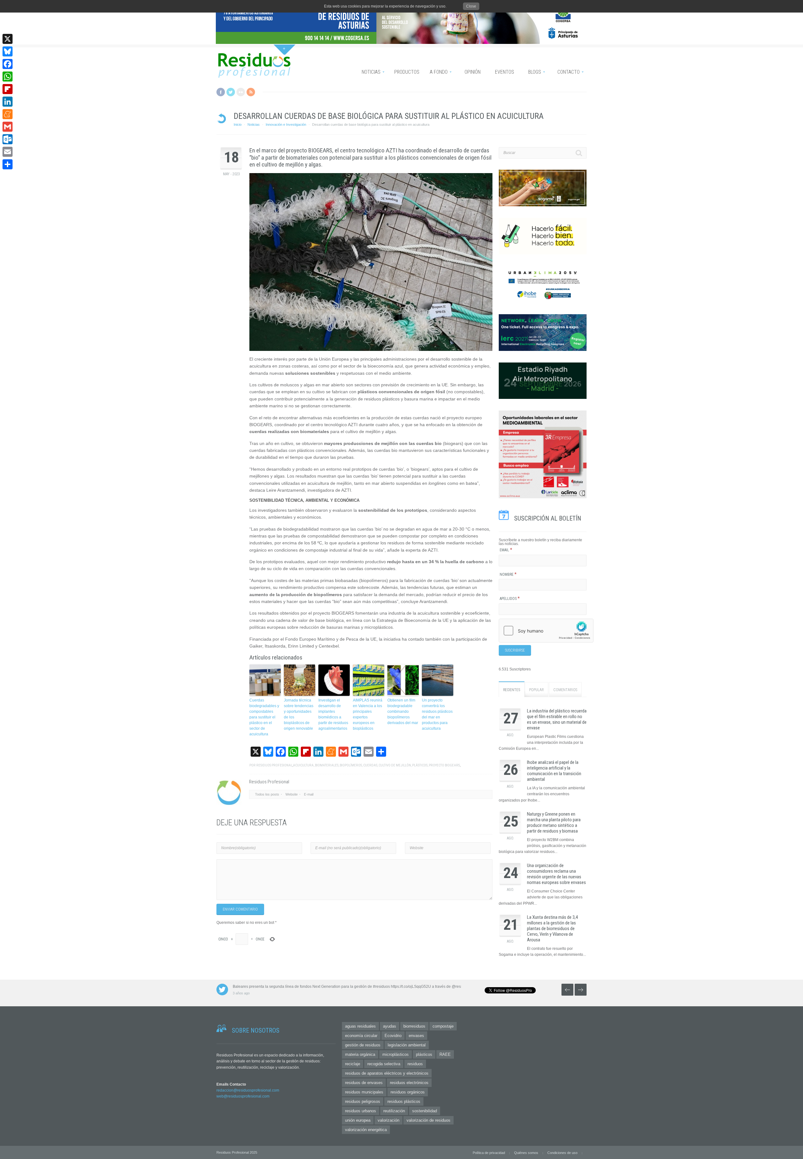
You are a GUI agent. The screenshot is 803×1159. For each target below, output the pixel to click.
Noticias (253, 124)
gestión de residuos (362, 1045)
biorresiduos (414, 1026)
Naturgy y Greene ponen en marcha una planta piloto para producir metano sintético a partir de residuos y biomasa (554, 822)
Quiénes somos (526, 1153)
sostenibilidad (424, 1111)
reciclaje (352, 1063)
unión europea (357, 1120)
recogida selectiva (383, 1063)
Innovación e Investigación (286, 124)
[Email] (7, 152)
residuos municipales (364, 1092)
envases (416, 1035)
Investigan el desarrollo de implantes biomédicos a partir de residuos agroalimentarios (333, 714)
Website (291, 794)
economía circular (361, 1035)
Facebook (220, 92)
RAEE (445, 1054)
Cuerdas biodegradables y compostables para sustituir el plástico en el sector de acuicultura (264, 717)
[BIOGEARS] (370, 262)
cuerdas (370, 765)
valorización (388, 1120)
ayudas (389, 1026)
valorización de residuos (428, 1120)
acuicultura (303, 765)
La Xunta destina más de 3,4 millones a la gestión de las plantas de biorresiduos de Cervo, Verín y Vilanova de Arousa (552, 928)
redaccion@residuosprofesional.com (247, 1090)
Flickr (241, 92)
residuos (415, 1063)
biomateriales (326, 765)
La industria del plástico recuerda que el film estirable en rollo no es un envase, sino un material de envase (557, 719)
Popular (536, 690)
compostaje (443, 1026)
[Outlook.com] (7, 139)
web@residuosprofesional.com (242, 1096)
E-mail (308, 794)
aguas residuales (360, 1026)
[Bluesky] (7, 51)
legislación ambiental (407, 1045)
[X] (7, 39)
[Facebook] (7, 64)
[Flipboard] (7, 89)
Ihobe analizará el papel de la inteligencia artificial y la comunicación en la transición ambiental (554, 770)
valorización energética (366, 1129)
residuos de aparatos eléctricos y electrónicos (386, 1073)
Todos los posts (267, 794)
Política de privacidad (489, 1153)
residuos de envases (364, 1082)
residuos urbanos (360, 1111)
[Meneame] (7, 114)
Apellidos (510, 598)
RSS (251, 92)
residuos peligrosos (362, 1101)
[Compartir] (7, 164)
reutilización (394, 1111)
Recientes (511, 690)
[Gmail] (7, 126)
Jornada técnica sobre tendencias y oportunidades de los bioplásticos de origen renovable (298, 714)
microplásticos (395, 1054)
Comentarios (565, 690)
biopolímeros (351, 765)
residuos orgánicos (408, 1092)
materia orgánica (360, 1054)
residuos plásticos (403, 1101)
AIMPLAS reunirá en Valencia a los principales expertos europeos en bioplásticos (367, 714)
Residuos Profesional (274, 765)
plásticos (420, 765)
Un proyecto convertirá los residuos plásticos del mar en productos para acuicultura (437, 714)
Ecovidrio (393, 1035)
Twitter (230, 92)
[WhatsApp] (7, 76)
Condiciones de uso (562, 1153)
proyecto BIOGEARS (444, 765)
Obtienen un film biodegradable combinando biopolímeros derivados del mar (402, 711)
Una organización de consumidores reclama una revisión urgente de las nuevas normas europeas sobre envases (556, 874)
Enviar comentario (240, 909)
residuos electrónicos (409, 1082)
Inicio (238, 124)
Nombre (508, 574)
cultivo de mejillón (395, 765)
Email (506, 550)
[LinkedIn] (7, 101)
